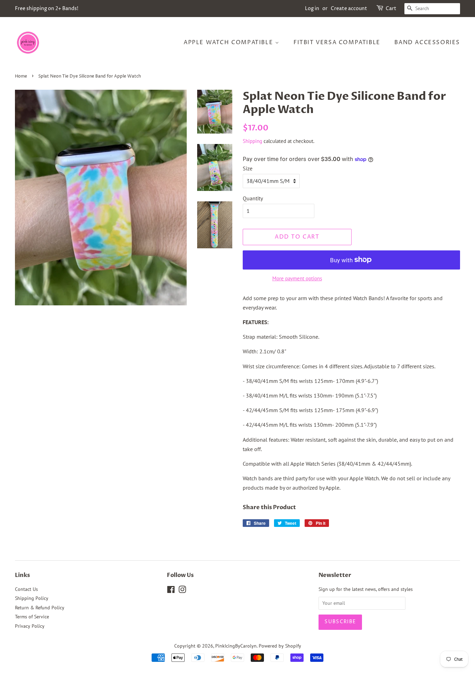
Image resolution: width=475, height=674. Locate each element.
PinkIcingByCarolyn (236, 646)
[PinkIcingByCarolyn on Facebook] (171, 591)
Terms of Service (32, 616)
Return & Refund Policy (39, 607)
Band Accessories (427, 42)
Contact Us (26, 589)
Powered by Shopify (280, 646)
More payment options (297, 278)
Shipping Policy (31, 598)
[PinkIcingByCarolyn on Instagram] (182, 591)
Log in (312, 8)
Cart (391, 8)
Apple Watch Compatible (229, 42)
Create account (349, 8)
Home (21, 76)
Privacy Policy (30, 626)
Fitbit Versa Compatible (336, 42)
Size (247, 168)
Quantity (253, 198)
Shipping (252, 141)
